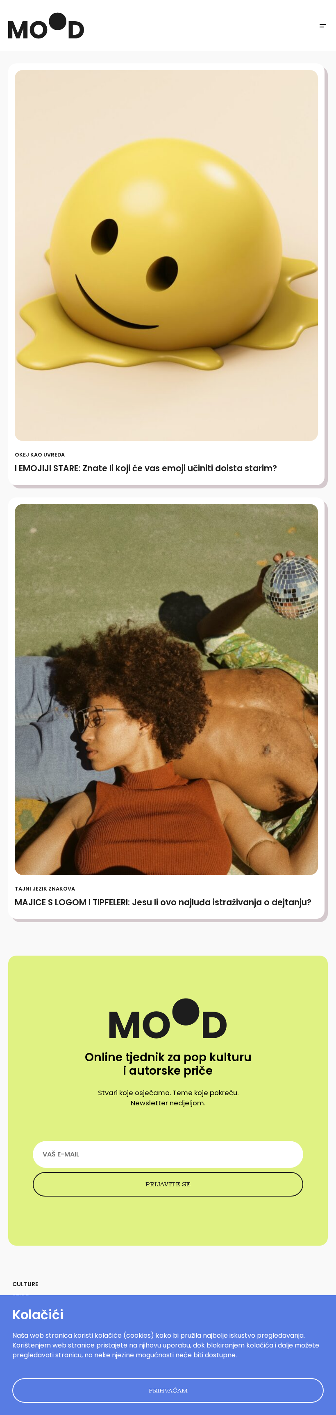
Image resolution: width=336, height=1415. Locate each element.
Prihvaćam (168, 1390)
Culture (25, 1284)
